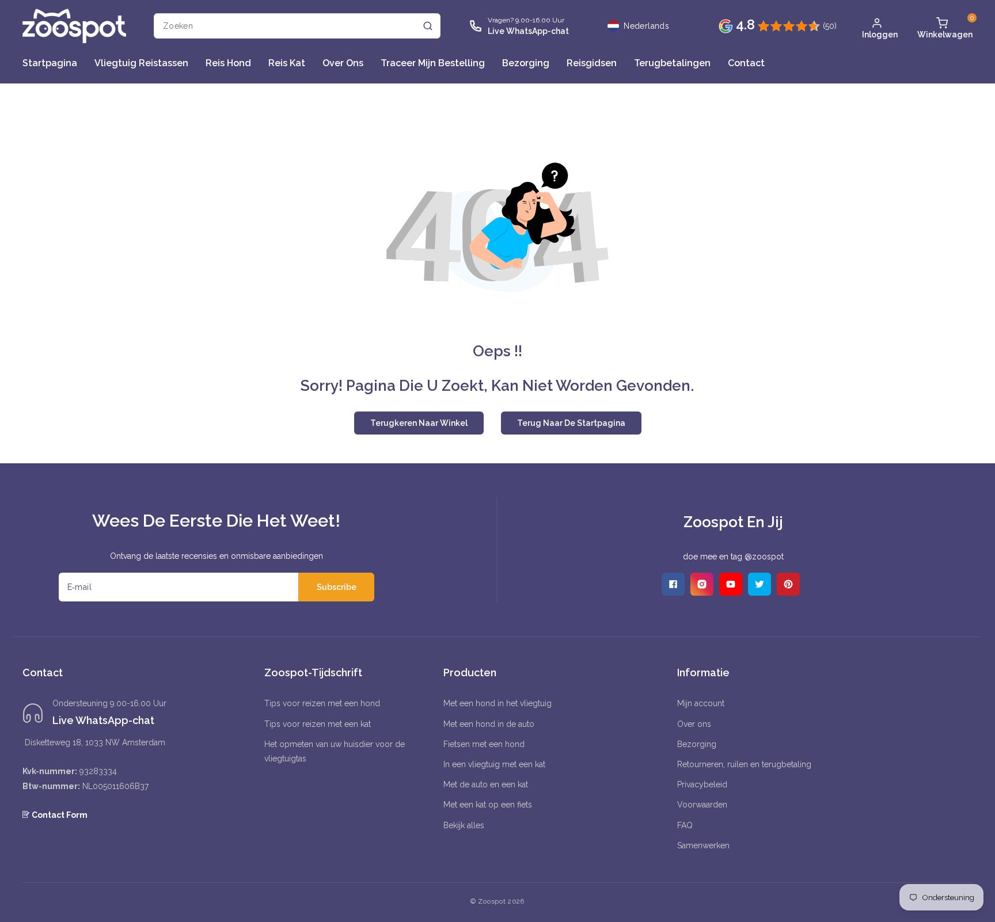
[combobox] (297, 26)
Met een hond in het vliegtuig (497, 703)
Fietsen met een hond (484, 744)
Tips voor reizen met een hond (322, 703)
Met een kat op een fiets (487, 804)
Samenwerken (703, 845)
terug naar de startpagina (571, 423)
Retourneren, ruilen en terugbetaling (744, 764)
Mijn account (700, 703)
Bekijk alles (463, 825)
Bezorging (696, 744)
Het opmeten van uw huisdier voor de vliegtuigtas (334, 751)
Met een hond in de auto (488, 724)
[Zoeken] (427, 26)
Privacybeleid (702, 784)
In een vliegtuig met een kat (494, 764)
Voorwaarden (702, 804)
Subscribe (336, 587)
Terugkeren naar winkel (419, 423)
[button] (942, 26)
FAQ (685, 825)
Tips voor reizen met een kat (317, 724)
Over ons (694, 724)
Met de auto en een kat (485, 784)
